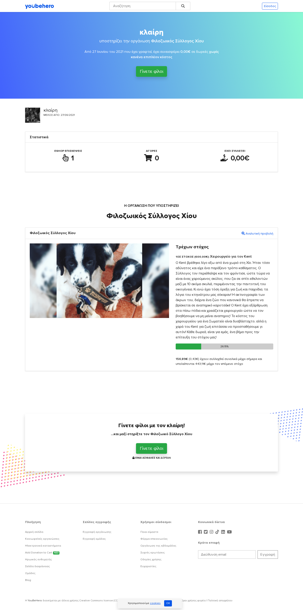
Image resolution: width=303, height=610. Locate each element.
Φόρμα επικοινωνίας (154, 539)
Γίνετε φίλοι (151, 72)
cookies (155, 603)
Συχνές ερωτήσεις (152, 552)
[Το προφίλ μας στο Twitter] (206, 532)
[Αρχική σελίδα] (39, 6)
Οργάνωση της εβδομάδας (158, 545)
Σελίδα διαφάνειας (37, 566)
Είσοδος (270, 6)
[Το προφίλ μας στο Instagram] (212, 532)
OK (168, 603)
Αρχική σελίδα (34, 532)
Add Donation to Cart (42, 552)
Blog (28, 580)
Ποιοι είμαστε (149, 532)
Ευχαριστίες (148, 566)
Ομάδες (30, 573)
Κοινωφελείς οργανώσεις (42, 539)
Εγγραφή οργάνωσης (97, 532)
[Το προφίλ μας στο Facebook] (200, 532)
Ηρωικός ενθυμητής (38, 559)
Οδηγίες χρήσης (150, 559)
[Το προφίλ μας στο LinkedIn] (223, 532)
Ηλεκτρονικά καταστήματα (43, 545)
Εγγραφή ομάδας (94, 539)
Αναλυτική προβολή (259, 233)
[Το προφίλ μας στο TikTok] (217, 532)
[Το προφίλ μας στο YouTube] (229, 532)
